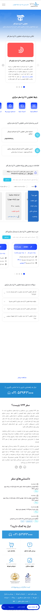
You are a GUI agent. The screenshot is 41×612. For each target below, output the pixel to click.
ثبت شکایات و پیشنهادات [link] (20, 587)
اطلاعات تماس (21, 607)
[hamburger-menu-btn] (4, 5)
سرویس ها (11, 607)
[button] (20, 293)
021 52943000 (22, 393)
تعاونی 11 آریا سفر (27, 77)
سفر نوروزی (29, 521)
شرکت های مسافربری (24, 598)
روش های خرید (32, 594)
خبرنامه (6, 598)
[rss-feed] (16, 467)
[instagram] (24, 467)
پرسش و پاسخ (8, 594)
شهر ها (35, 598)
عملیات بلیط (31, 607)
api (14, 601)
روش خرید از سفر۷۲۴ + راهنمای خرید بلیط (27, 509)
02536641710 (9, 139)
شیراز (22, 521)
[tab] (24, 87)
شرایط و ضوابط (20, 594)
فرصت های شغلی (23, 601)
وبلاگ (36, 491)
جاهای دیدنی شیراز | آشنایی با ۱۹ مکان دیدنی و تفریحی (24, 519)
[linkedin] (20, 467)
